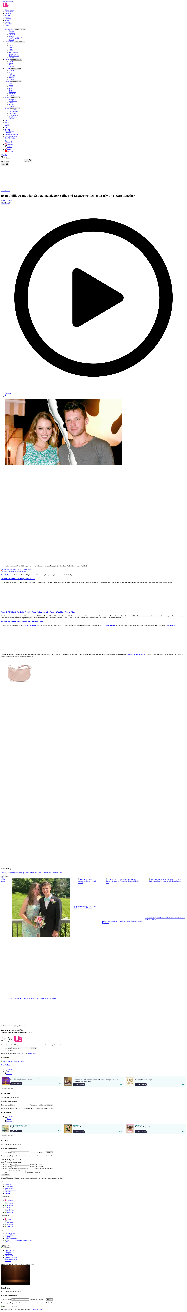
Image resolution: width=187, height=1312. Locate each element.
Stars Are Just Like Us (15, 38)
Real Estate (12, 76)
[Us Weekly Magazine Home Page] (6, 6)
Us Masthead (9, 1186)
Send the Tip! (5, 1174)
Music (10, 47)
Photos (7, 124)
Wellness (11, 77)
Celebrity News (9, 10)
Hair (10, 65)
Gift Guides (12, 92)
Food (10, 74)
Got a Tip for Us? (10, 138)
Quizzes (11, 104)
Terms (22, 1053)
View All (11, 40)
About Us (8, 1184)
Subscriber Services (11, 1257)
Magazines (8, 22)
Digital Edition (9, 131)
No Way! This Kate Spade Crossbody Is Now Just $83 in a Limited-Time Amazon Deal (28, 872)
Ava (61, 625)
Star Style (8, 13)
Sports (7, 17)
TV (10, 43)
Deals (10, 83)
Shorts (7, 25)
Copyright (8, 1236)
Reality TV (8, 24)
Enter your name (6, 1164)
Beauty (11, 63)
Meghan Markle (13, 115)
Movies (11, 45)
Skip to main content (7, 1)
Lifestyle (7, 15)
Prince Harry (12, 113)
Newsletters (8, 129)
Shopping (8, 18)
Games (7, 20)
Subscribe (8, 133)
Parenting (11, 70)
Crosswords (12, 99)
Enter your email (6, 1166)
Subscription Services (11, 134)
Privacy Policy (31, 1053)
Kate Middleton (13, 111)
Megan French (7, 200)
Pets (10, 72)
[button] (93, 159)
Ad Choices (8, 1242)
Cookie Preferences (11, 1238)
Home (10, 90)
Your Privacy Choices (26, 1240)
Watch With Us (13, 52)
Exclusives (12, 33)
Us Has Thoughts (14, 56)
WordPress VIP (37, 1309)
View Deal (58, 872)
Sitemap (7, 1193)
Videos (7, 126)
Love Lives (12, 34)
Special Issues (9, 1255)
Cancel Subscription (11, 136)
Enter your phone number (9, 1168)
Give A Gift (8, 1254)
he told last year (137, 654)
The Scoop (4, 1172)
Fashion (11, 61)
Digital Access (9, 1250)
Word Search (13, 101)
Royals (7, 108)
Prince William (13, 110)
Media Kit (8, 1191)
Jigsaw (11, 102)
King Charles (13, 117)
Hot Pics (11, 36)
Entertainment (9, 11)
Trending (11, 31)
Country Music (13, 54)
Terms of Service (10, 1233)
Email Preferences (10, 1190)
